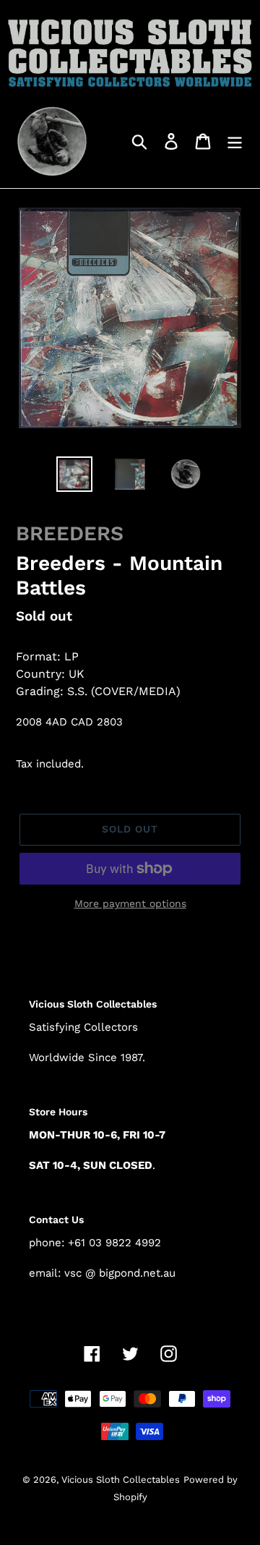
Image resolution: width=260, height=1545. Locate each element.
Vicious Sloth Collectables (120, 1479)
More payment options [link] (130, 903)
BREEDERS (70, 533)
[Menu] (235, 140)
